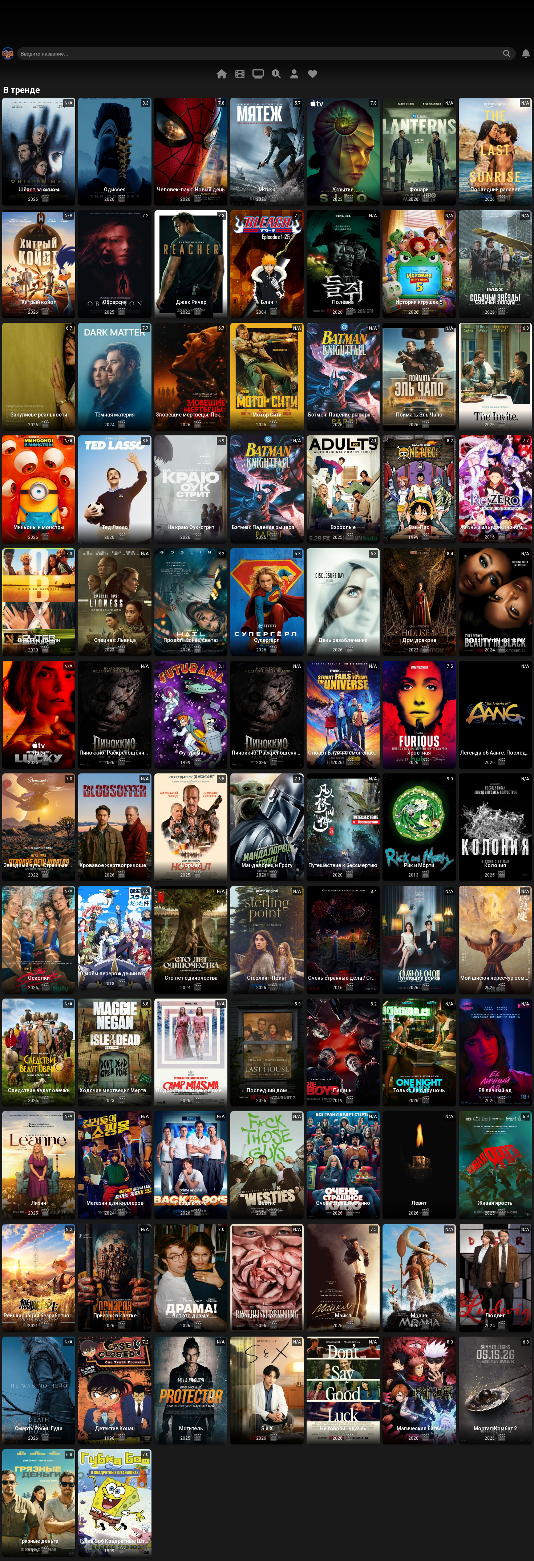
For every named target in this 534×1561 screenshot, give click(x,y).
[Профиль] (294, 73)
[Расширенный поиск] (276, 73)
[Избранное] (312, 73)
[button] (38, 152)
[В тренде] (221, 73)
